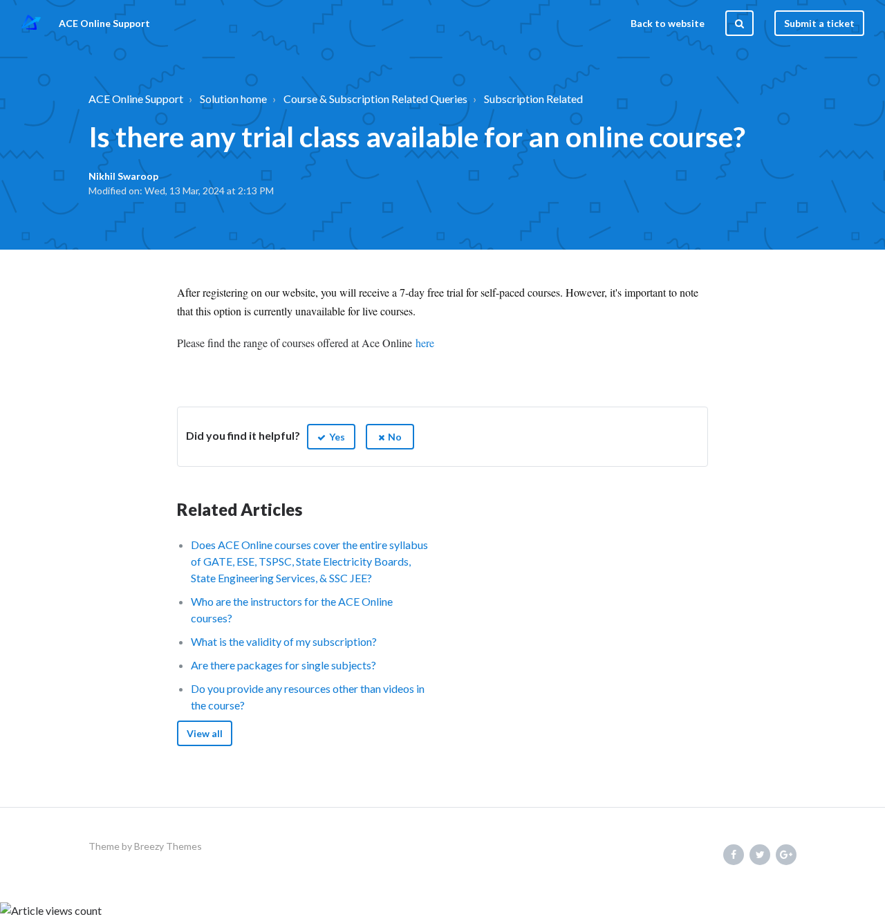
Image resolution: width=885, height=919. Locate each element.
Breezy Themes (168, 846)
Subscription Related (533, 98)
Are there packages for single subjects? (283, 664)
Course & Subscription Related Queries (375, 98)
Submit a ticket (819, 23)
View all (205, 733)
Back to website (668, 23)
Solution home (233, 98)
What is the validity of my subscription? (284, 641)
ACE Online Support (135, 98)
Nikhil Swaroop (123, 176)
